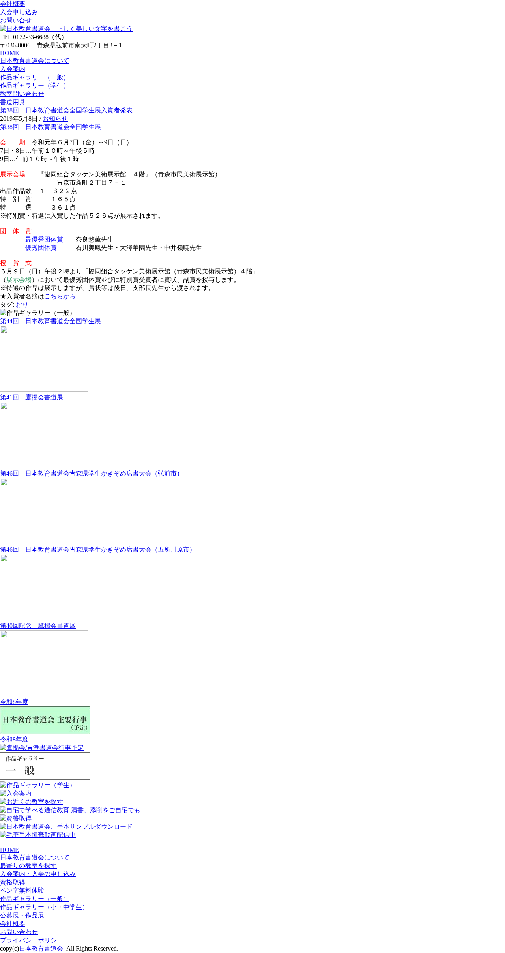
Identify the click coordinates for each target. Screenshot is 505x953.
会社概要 (12, 3)
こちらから (60, 296)
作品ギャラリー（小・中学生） (44, 907)
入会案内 (12, 69)
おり (22, 304)
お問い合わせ (19, 932)
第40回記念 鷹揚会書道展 (38, 625)
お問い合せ (16, 20)
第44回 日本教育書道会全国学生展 (50, 321)
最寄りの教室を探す (28, 865)
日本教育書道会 (41, 948)
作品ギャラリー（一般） (34, 77)
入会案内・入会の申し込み (38, 874)
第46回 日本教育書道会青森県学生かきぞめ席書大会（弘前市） (91, 473)
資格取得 (12, 882)
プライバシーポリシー (31, 940)
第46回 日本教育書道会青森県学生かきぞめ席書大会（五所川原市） (98, 549)
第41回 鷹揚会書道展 (31, 397)
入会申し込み (19, 12)
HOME (9, 53)
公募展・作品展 (22, 915)
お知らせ (55, 118)
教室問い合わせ (22, 93)
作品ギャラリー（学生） (34, 85)
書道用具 (12, 102)
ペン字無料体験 (22, 890)
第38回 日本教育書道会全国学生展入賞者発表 (66, 110)
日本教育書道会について (34, 60)
